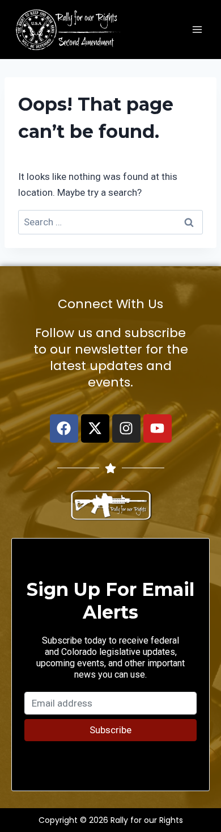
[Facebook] (64, 428)
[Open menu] (196, 29)
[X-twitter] (95, 428)
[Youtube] (157, 428)
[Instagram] (126, 428)
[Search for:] (110, 222)
